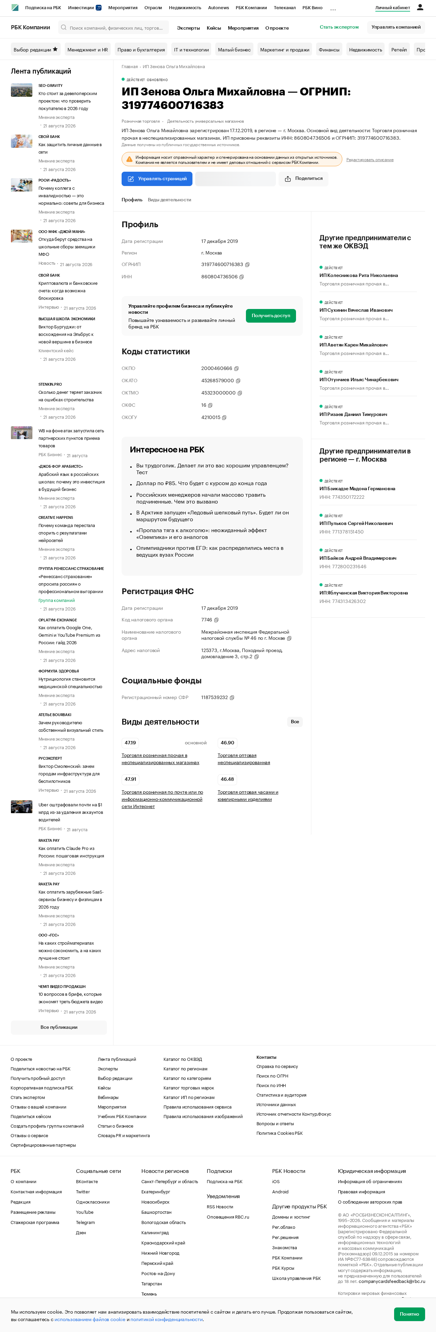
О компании (23, 1180)
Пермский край (157, 1262)
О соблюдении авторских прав (370, 1201)
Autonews (218, 7)
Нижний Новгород (160, 1252)
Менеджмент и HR (87, 49)
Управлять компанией (396, 27)
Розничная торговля (140, 120)
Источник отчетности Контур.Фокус (293, 1113)
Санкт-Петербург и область (169, 1180)
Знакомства (284, 1246)
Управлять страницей (162, 178)
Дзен (81, 1231)
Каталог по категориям (187, 1077)
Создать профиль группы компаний (47, 1125)
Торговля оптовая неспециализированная (244, 758)
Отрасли (153, 7)
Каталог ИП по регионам (189, 1096)
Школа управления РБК (296, 1277)
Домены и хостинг (291, 1216)
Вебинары (108, 1096)
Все (295, 721)
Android (280, 1191)
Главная (130, 65)
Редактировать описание (370, 159)
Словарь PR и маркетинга (124, 1134)
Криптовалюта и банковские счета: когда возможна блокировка (67, 290)
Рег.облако (283, 1226)
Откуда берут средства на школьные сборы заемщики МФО (66, 246)
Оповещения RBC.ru (228, 1216)
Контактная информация (36, 1191)
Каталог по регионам (185, 1068)
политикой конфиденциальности (166, 1318)
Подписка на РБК (43, 7)
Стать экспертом (339, 27)
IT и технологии (191, 49)
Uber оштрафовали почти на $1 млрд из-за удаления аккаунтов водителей (70, 811)
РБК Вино (312, 7)
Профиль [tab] (132, 200)
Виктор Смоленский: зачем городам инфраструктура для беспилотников (69, 773)
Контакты (266, 1057)
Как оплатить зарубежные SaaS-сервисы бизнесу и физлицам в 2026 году (71, 899)
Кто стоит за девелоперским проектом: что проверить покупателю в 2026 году (67, 100)
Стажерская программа (35, 1221)
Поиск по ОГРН (272, 1075)
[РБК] (15, 7)
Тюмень (149, 1293)
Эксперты (188, 28)
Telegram (85, 1221)
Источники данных (276, 1103)
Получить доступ (271, 315)
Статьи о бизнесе (115, 1125)
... (333, 6)
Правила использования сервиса (197, 1106)
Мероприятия (123, 7)
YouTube (85, 1211)
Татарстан (151, 1283)
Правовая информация (361, 1191)
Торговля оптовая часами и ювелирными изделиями (248, 795)
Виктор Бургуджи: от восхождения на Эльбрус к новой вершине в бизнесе (66, 333)
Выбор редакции (32, 49)
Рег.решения (285, 1236)
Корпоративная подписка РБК (42, 1087)
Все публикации (59, 1027)
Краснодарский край (163, 1242)
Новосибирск (155, 1201)
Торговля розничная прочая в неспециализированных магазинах (160, 758)
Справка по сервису (277, 1065)
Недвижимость (185, 7)
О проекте (277, 28)
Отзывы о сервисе (29, 1134)
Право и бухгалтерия (141, 49)
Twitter (83, 1191)
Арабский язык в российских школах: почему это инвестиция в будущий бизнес (71, 481)
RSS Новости (220, 1206)
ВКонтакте (86, 1180)
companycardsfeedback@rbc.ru (392, 1280)
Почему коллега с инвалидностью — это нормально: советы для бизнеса (71, 195)
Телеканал (285, 7)
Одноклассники (92, 1201)
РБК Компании (251, 7)
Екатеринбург (155, 1191)
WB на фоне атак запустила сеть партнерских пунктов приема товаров (71, 437)
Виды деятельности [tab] (169, 200)
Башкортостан (156, 1211)
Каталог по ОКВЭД (183, 1058)
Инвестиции (81, 7)
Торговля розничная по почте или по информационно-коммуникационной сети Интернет (162, 798)
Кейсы (214, 28)
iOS (275, 1180)
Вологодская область (163, 1221)
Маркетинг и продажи (284, 49)
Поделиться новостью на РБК (41, 1068)
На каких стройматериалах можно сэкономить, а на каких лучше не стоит (69, 950)
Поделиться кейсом (31, 1115)
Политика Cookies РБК (279, 1132)
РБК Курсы (283, 1267)
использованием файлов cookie (89, 1318)
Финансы (329, 49)
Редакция (20, 1201)
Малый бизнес (234, 49)
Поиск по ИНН (271, 1084)
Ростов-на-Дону (158, 1272)
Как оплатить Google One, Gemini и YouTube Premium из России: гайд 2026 (69, 634)
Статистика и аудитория (281, 1094)
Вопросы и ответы (275, 1122)
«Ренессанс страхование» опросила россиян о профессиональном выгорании (70, 583)
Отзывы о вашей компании (38, 1106)
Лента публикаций (41, 71)
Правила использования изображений (203, 1115)
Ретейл (399, 49)
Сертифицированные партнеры (43, 1144)
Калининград (155, 1231)
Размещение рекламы (33, 1211)
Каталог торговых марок (189, 1087)
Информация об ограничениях (370, 1180)
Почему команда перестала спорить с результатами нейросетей (66, 532)
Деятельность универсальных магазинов (205, 120)
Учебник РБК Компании (122, 1115)
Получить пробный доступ (38, 1077)
